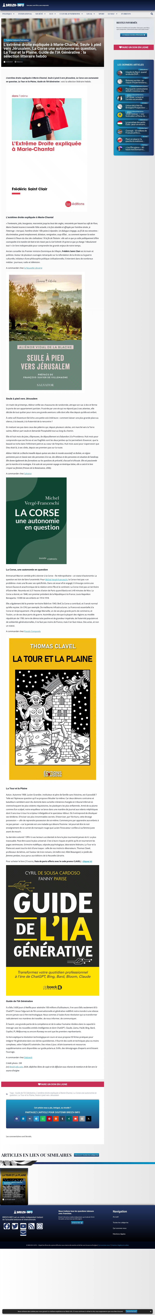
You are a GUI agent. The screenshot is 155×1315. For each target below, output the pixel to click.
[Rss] (31, 1226)
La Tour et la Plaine (26, 1095)
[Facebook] (7, 1226)
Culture (9, 40)
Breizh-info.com (16, 1066)
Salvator (28, 473)
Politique (7, 14)
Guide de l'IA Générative (25, 1093)
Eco (51, 14)
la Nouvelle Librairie (33, 268)
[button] (152, 14)
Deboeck (28, 1057)
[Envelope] (23, 1233)
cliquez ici (87, 861)
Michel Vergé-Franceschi (56, 579)
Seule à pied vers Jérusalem (47, 1095)
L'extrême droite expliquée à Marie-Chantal (54, 1093)
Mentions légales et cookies (120, 1245)
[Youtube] (23, 1226)
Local (89, 14)
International (25, 14)
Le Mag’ (111, 14)
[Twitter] (15, 1226)
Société (39, 14)
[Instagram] (40, 1226)
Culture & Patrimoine (70, 14)
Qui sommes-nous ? (104, 1245)
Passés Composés (32, 631)
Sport (101, 14)
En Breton (126, 14)
